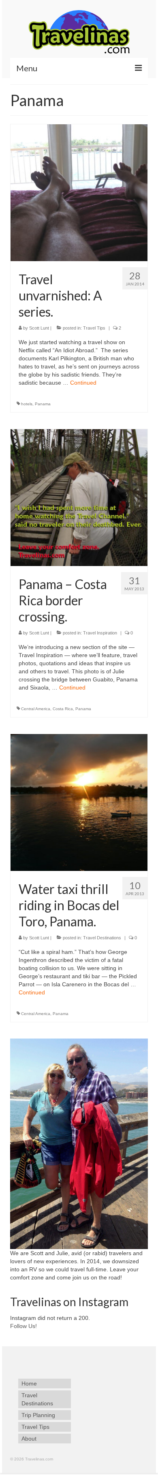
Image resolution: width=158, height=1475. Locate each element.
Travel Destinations (102, 937)
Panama (43, 404)
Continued (83, 382)
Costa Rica (63, 709)
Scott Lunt (39, 328)
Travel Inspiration (100, 632)
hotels (26, 404)
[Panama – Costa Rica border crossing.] (79, 497)
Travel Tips (94, 328)
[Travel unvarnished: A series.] (79, 192)
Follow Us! (23, 1326)
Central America (35, 709)
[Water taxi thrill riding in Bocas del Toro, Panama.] (79, 802)
